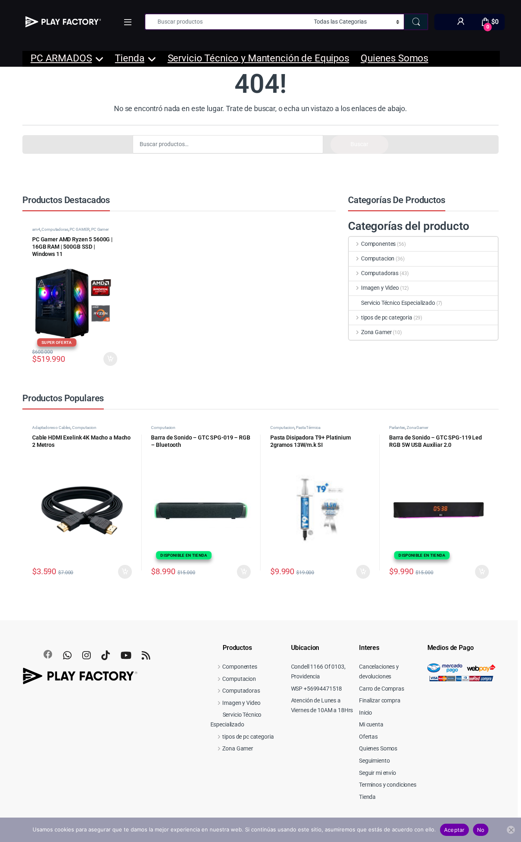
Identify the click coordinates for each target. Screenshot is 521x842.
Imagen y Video (380, 287)
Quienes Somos (394, 58)
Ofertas (368, 736)
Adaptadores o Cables (51, 427)
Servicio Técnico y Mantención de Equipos (258, 58)
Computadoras (55, 229)
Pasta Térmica (308, 427)
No (481, 830)
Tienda (129, 58)
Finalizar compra (380, 700)
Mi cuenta (371, 724)
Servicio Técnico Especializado (398, 303)
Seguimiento (374, 760)
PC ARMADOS (61, 58)
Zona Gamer (376, 332)
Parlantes (397, 427)
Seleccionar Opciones (103, 359)
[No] (511, 830)
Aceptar (454, 830)
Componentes (378, 244)
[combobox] (226, 21)
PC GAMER (80, 229)
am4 (36, 229)
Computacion (377, 258)
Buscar (359, 144)
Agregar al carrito (121, 572)
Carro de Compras (381, 688)
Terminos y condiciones (387, 784)
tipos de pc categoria (386, 317)
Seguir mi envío (377, 773)
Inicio (365, 712)
